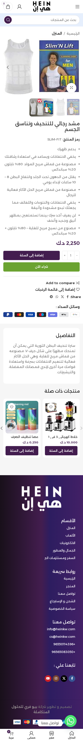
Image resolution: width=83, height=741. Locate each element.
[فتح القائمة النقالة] (77, 6)
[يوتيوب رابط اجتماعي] (48, 678)
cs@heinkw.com (62, 637)
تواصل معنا (66, 594)
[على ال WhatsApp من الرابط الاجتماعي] (57, 297)
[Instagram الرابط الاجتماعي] (56, 678)
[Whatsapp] (71, 723)
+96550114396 (64, 644)
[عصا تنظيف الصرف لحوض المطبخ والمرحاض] (22, 417)
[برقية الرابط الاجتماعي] (51, 297)
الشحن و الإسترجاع (62, 601)
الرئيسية (73, 33)
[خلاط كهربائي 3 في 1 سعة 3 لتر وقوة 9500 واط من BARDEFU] (61, 417)
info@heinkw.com (61, 629)
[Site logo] (41, 6)
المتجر (70, 586)
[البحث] (8, 20)
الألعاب (70, 535)
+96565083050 (63, 652)
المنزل (57, 33)
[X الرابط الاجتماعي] (62, 297)
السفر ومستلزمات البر (60, 558)
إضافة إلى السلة (32, 255)
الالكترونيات (67, 543)
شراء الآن (41, 266)
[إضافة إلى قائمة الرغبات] (51, 407)
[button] (75, 67)
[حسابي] (19, 6)
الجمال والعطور (64, 550)
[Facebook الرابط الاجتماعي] (67, 297)
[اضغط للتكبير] (71, 88)
